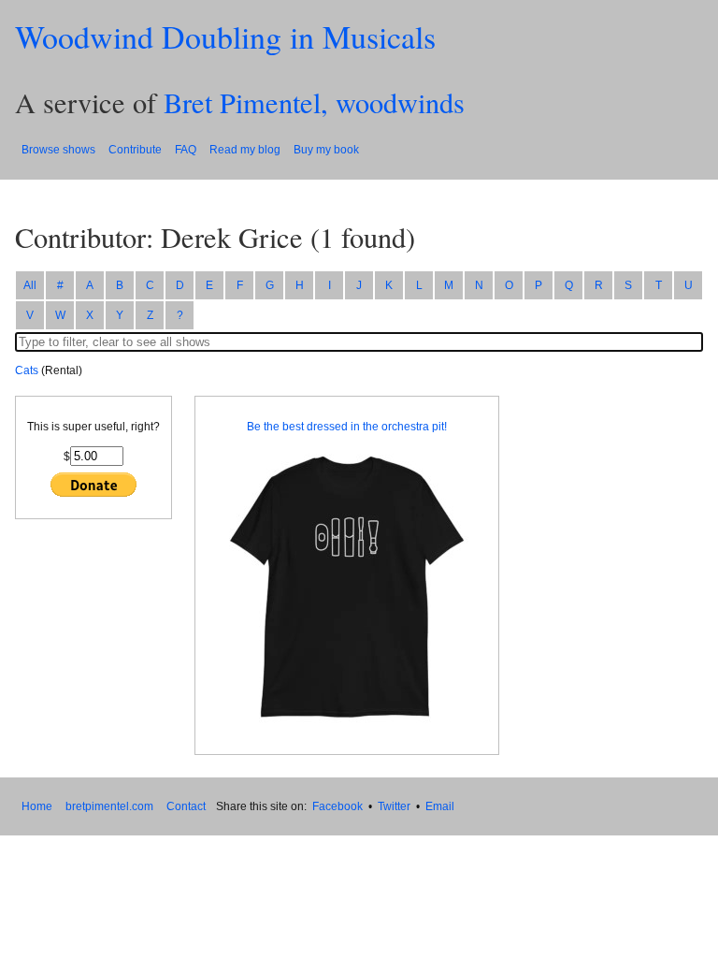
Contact (186, 806)
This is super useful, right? (93, 426)
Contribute (135, 149)
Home (37, 806)
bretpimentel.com (109, 806)
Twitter (394, 806)
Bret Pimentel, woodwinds (314, 102)
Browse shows (58, 149)
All (29, 285)
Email (439, 806)
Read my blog (244, 149)
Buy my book (326, 149)
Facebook (337, 806)
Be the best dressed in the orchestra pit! (347, 426)
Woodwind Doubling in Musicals (225, 36)
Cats (26, 370)
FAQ (185, 149)
